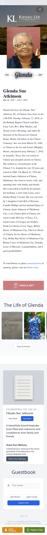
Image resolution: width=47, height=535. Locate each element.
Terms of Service (31, 523)
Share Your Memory (17, 459)
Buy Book (27, 418)
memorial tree (34, 263)
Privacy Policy (16, 523)
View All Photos (23, 346)
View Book (12, 418)
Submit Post (23, 503)
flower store (32, 267)
